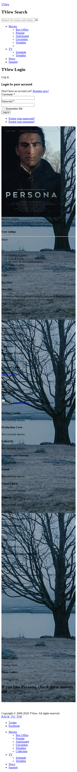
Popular (20, 32)
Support (13, 61)
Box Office (22, 29)
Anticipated (22, 36)
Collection (21, 751)
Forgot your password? (22, 118)
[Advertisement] (39, 245)
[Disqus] (38, 607)
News (12, 58)
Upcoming (22, 39)
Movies (13, 26)
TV (11, 49)
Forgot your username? (22, 121)
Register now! (41, 91)
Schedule (21, 52)
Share (4, 239)
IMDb (4, 374)
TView (5, 4)
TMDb (13, 374)
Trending (21, 42)
